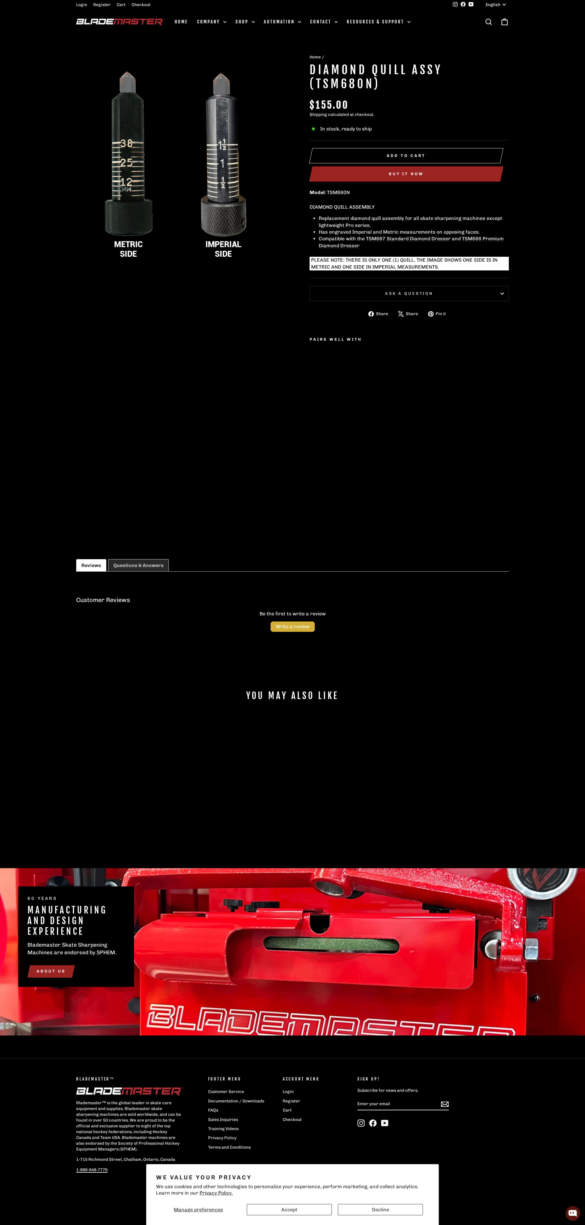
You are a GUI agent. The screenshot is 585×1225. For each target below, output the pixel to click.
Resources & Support (376, 22)
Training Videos (223, 1128)
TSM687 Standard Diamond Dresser (408, 239)
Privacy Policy (222, 1137)
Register (102, 4)
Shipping (318, 114)
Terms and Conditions (229, 1147)
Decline (380, 1210)
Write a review (293, 626)
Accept (289, 1210)
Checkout (141, 4)
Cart (121, 4)
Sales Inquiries (223, 1119)
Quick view (128, 811)
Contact (321, 22)
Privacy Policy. (216, 1193)
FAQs (213, 1110)
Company (209, 22)
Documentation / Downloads (236, 1100)
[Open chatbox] (573, 1213)
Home (181, 22)
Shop (243, 22)
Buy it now (406, 174)
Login (81, 4)
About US (51, 971)
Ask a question (409, 293)
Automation (280, 22)
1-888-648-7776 (92, 1169)
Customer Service (226, 1091)
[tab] (91, 565)
